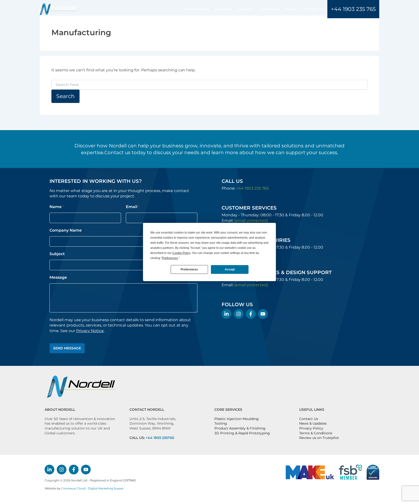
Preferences (189, 269)
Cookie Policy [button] (181, 253)
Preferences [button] (170, 258)
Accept (230, 269)
